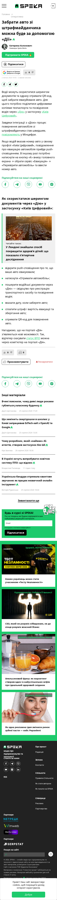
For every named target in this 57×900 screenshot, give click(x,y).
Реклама (39, 803)
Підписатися (15, 64)
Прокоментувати (17, 361)
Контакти (39, 765)
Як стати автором (43, 783)
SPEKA (12, 860)
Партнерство (41, 808)
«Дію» (21, 111)
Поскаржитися (45, 361)
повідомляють (11, 134)
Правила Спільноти (44, 778)
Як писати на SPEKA (44, 788)
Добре (28, 894)
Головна (6, 14)
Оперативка (17, 16)
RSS (5, 777)
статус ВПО (33, 338)
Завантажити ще (28, 500)
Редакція (39, 752)
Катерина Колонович (20, 45)
